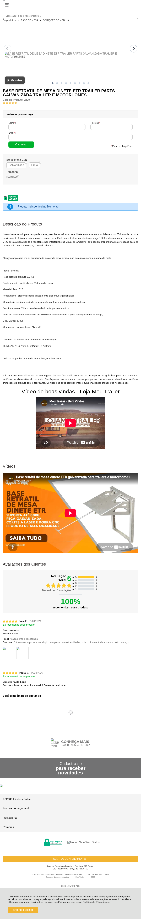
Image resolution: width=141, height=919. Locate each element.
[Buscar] (135, 15)
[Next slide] (133, 48)
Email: (12, 133)
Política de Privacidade (96, 902)
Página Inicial (10, 20)
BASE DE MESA (30, 20)
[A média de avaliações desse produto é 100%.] (10, 102)
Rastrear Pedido (22, 799)
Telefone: (95, 123)
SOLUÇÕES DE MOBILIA (56, 20)
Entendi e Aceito (23, 909)
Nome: (12, 123)
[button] (52, 83)
